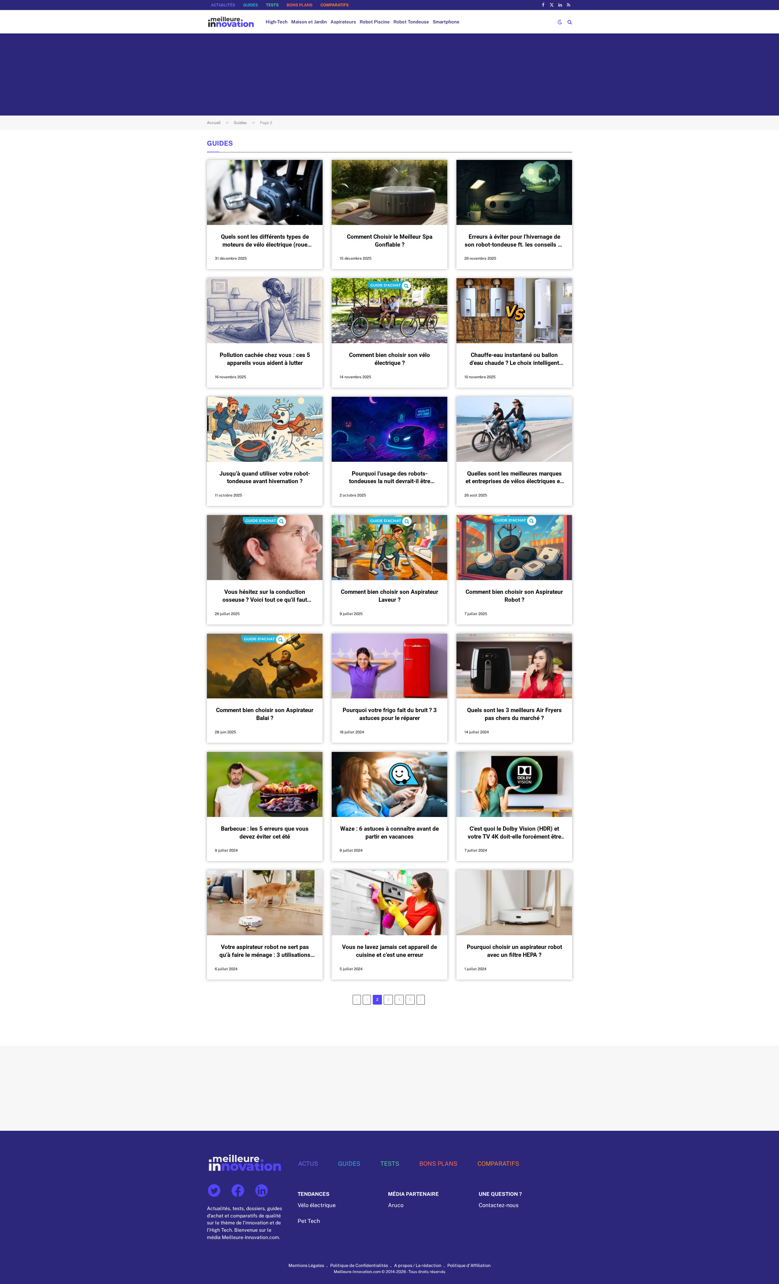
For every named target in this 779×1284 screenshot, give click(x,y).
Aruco (395, 1205)
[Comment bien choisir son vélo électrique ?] (389, 310)
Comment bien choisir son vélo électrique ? (389, 358)
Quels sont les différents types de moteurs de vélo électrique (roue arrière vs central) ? (265, 241)
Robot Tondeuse (411, 21)
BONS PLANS (300, 5)
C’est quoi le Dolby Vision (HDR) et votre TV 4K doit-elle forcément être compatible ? (514, 833)
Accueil (214, 122)
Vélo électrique (317, 1205)
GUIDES (250, 5)
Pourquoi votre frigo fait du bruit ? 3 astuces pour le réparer (390, 714)
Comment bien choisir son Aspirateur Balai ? (264, 714)
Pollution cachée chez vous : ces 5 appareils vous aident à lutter (265, 358)
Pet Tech (309, 1221)
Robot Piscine (375, 21)
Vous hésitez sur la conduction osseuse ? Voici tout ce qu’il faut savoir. (264, 596)
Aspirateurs (343, 21)
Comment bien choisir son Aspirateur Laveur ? (389, 595)
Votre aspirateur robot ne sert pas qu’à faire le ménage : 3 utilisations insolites (264, 951)
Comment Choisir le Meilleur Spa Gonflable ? (389, 240)
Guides (240, 122)
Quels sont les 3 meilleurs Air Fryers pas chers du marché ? (514, 714)
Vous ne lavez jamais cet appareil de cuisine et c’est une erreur (389, 950)
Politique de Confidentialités (359, 1265)
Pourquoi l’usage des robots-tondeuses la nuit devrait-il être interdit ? (389, 478)
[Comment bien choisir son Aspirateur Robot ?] (514, 547)
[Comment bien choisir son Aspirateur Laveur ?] (389, 547)
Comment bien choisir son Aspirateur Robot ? (514, 595)
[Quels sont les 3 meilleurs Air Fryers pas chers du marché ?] (514, 666)
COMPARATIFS (334, 5)
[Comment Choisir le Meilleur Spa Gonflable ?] (389, 192)
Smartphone (446, 21)
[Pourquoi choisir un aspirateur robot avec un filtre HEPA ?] (514, 902)
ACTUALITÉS (223, 5)
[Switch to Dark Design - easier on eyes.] (560, 21)
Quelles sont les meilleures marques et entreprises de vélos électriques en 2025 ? (514, 478)
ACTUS (308, 1163)
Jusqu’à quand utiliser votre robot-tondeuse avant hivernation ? (264, 477)
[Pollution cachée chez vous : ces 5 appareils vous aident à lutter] (265, 310)
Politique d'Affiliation (469, 1265)
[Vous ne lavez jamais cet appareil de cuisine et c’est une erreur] (389, 902)
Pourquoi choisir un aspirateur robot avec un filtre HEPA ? (514, 950)
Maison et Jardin (309, 21)
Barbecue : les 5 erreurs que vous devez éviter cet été (265, 832)
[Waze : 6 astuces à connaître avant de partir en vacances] (389, 784)
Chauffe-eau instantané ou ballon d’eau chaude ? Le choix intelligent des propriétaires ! (514, 359)
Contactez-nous (499, 1205)
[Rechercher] (569, 22)
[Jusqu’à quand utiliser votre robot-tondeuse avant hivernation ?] (265, 429)
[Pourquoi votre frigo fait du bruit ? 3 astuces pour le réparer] (389, 666)
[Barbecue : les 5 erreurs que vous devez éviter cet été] (265, 784)
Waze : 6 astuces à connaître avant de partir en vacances (389, 832)
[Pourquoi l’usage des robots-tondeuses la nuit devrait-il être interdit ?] (389, 429)
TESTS (272, 5)
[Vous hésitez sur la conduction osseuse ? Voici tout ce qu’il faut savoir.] (265, 547)
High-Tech (277, 21)
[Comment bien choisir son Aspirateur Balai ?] (265, 666)
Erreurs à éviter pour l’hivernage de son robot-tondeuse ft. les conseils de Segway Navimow (514, 241)
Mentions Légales (306, 1265)
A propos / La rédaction (417, 1265)
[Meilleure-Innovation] (231, 21)
